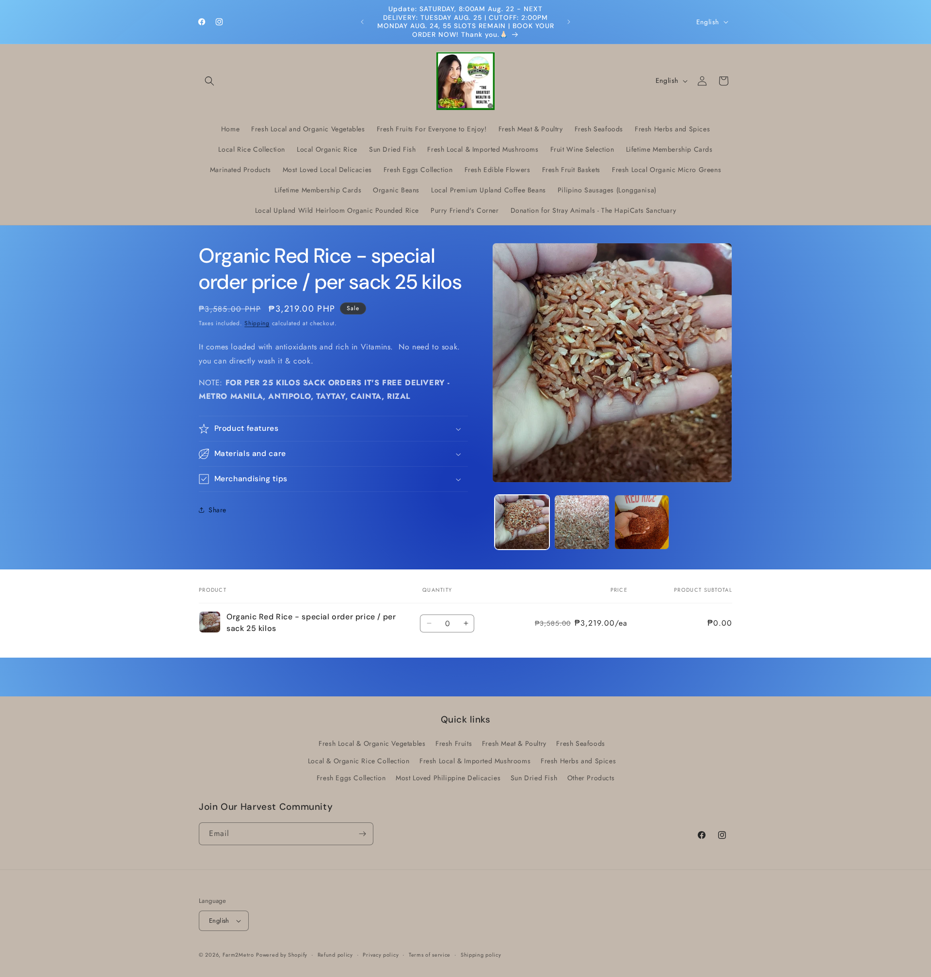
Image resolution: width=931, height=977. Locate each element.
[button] (209, 81)
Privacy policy (381, 955)
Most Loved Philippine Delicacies (448, 778)
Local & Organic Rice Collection (359, 761)
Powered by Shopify (281, 955)
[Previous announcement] (362, 22)
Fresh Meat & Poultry (514, 743)
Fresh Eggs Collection (351, 778)
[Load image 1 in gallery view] (522, 522)
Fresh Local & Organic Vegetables (372, 743)
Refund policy (335, 955)
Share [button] (217, 510)
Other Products (590, 778)
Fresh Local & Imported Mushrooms (474, 761)
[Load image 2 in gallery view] (581, 522)
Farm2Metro (238, 955)
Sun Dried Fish (534, 778)
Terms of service (429, 955)
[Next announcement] (568, 22)
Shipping (257, 323)
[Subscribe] (362, 833)
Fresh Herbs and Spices (578, 761)
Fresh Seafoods (580, 743)
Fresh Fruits (453, 743)
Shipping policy (481, 955)
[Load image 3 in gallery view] (641, 522)
